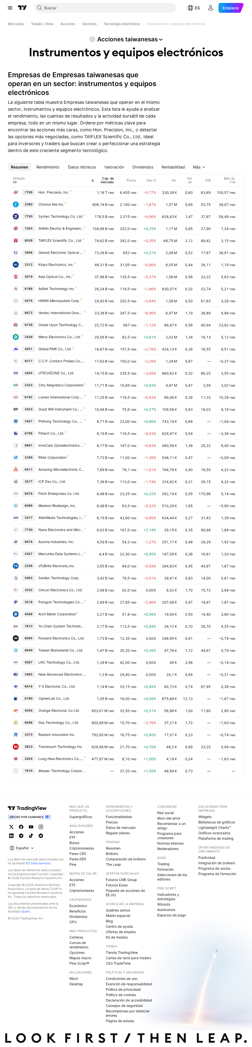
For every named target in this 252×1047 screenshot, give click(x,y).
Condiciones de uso (121, 978)
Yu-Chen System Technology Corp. (62, 626)
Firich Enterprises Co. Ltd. (59, 493)
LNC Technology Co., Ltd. (59, 662)
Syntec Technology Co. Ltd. (60, 216)
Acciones (76, 832)
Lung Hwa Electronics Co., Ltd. (60, 759)
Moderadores (168, 849)
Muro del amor (168, 818)
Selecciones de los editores (172, 877)
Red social (165, 813)
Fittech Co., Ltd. (51, 433)
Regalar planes (118, 833)
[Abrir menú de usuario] (211, 8)
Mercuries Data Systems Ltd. (60, 554)
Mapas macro (80, 958)
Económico (78, 906)
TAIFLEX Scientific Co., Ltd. (60, 240)
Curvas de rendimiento (78, 945)
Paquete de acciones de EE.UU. (125, 892)
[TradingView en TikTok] (31, 835)
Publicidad (206, 857)
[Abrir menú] (10, 8)
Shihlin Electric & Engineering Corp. (60, 228)
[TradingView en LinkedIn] (11, 835)
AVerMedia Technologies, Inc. (60, 518)
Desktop (76, 984)
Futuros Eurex (117, 885)
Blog (109, 921)
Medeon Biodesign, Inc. (57, 505)
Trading (163, 864)
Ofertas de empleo (121, 932)
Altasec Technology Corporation (62, 771)
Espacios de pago (171, 915)
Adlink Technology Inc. (56, 289)
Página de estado (120, 1021)
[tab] (19, 167)
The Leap (113, 864)
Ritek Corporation (52, 457)
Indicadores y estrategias (168, 896)
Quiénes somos (118, 910)
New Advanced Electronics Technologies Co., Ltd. (62, 674)
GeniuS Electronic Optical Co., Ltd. (60, 252)
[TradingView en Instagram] (40, 826)
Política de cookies (121, 995)
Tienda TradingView (122, 952)
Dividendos (78, 916)
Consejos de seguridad (124, 1005)
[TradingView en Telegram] (21, 835)
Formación (165, 869)
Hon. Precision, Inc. (53, 192)
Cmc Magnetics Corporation (60, 385)
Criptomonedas (81, 848)
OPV (73, 922)
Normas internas (170, 843)
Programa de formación (217, 874)
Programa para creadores (169, 835)
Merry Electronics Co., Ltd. (59, 337)
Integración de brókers (216, 863)
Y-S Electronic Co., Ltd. (57, 686)
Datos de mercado (121, 827)
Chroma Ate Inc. (51, 204)
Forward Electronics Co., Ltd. (61, 638)
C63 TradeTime (118, 963)
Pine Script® (79, 963)
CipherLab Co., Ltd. (54, 698)
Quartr (25, 911)
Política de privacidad (123, 989)
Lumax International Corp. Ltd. (60, 397)
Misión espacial (118, 915)
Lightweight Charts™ (214, 827)
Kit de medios (117, 937)
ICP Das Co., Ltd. (52, 481)
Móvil (73, 978)
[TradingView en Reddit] (40, 835)
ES (197, 7)
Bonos (74, 843)
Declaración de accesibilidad (129, 1000)
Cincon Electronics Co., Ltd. (60, 590)
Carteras (76, 937)
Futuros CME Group (121, 880)
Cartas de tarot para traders (128, 958)
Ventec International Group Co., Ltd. (60, 313)
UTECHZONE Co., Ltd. (56, 373)
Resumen (113, 848)
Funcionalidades (119, 817)
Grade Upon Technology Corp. (62, 325)
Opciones (77, 952)
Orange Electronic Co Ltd (58, 710)
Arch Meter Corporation (57, 614)
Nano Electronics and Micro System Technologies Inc (60, 530)
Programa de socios (214, 868)
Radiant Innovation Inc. (56, 734)
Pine (72, 864)
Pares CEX (77, 853)
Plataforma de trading (216, 838)
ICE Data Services (38, 863)
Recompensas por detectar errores (128, 1013)
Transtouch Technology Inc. (60, 746)
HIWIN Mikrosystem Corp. (59, 301)
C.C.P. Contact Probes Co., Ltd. (62, 361)
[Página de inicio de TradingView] (22, 7)
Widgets (205, 817)
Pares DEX (77, 859)
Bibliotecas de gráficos (216, 822)
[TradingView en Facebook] (21, 826)
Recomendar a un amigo (171, 825)
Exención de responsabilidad (129, 984)
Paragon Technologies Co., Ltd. (60, 602)
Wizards (163, 904)
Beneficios (77, 911)
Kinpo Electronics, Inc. (56, 264)
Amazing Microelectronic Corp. (62, 469)
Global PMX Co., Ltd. (55, 349)
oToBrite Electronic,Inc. (56, 566)
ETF (72, 837)
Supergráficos (80, 817)
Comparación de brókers (126, 859)
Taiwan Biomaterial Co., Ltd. (60, 650)
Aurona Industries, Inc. (56, 542)
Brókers (112, 853)
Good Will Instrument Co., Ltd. (60, 409)
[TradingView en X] (11, 826)
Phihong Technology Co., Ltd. (60, 421)
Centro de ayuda (119, 926)
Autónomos (166, 910)
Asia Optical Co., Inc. (55, 276)
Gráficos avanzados (214, 833)
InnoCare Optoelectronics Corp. (60, 445)
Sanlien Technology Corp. (58, 578)
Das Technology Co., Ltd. (58, 722)
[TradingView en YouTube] (31, 826)
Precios (112, 822)
